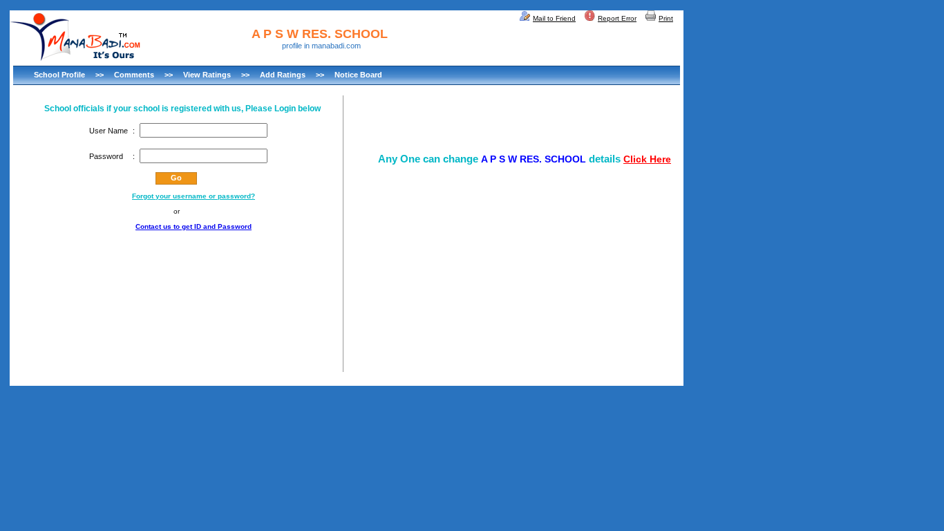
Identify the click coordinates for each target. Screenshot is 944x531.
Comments (134, 75)
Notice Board (358, 75)
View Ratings (207, 75)
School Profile (59, 75)
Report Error (617, 18)
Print (666, 18)
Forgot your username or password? (193, 196)
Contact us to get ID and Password (193, 226)
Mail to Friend (554, 18)
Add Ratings (282, 75)
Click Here (647, 159)
